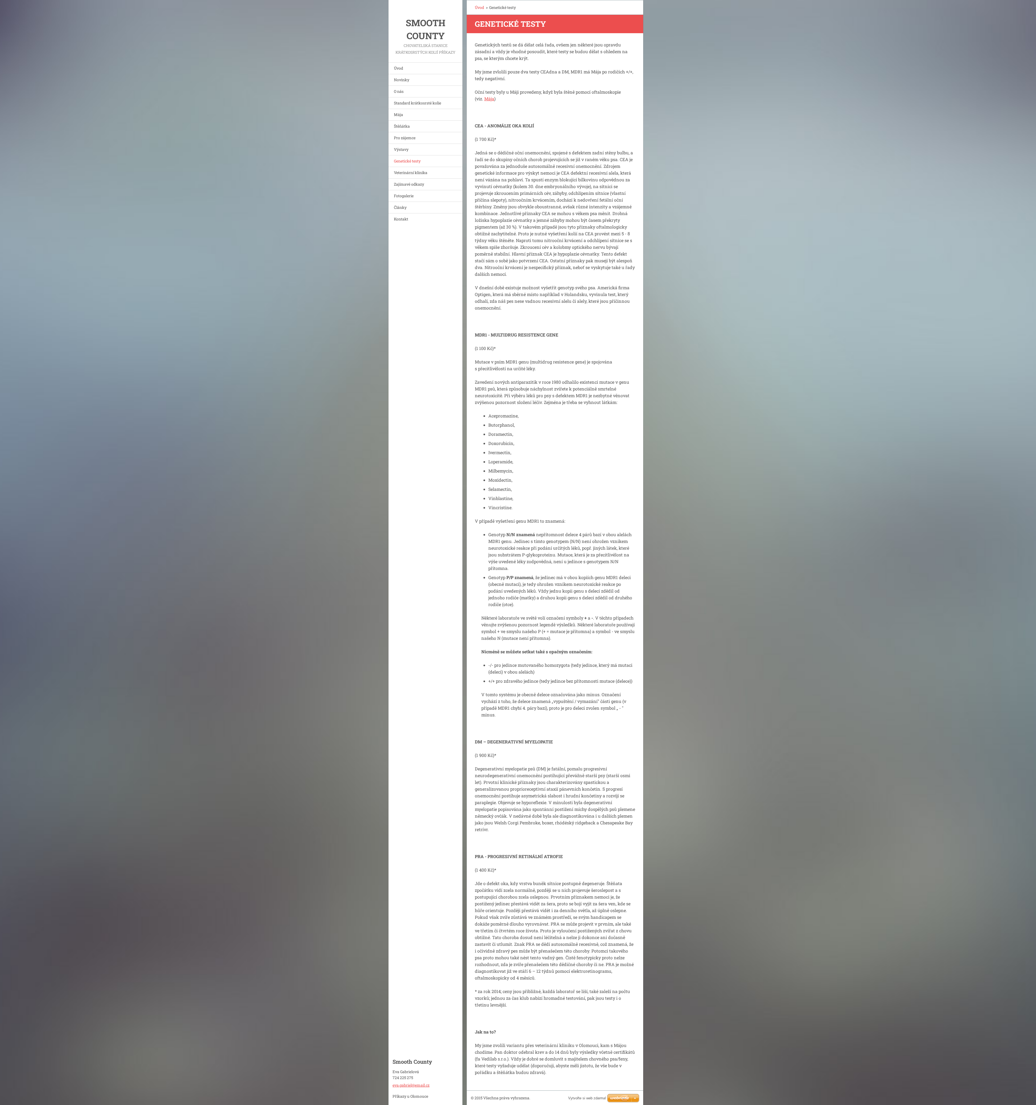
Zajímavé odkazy (409, 184)
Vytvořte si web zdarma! (587, 1098)
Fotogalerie (404, 195)
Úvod (398, 68)
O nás (399, 91)
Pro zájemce (404, 137)
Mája (398, 114)
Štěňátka (402, 126)
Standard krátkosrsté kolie (417, 103)
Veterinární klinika (410, 172)
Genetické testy (407, 161)
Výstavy (401, 149)
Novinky (401, 79)
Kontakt (401, 219)
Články (400, 207)
